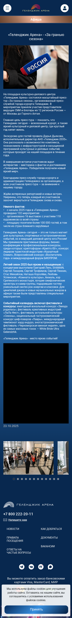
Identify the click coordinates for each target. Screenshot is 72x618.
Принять (36, 609)
